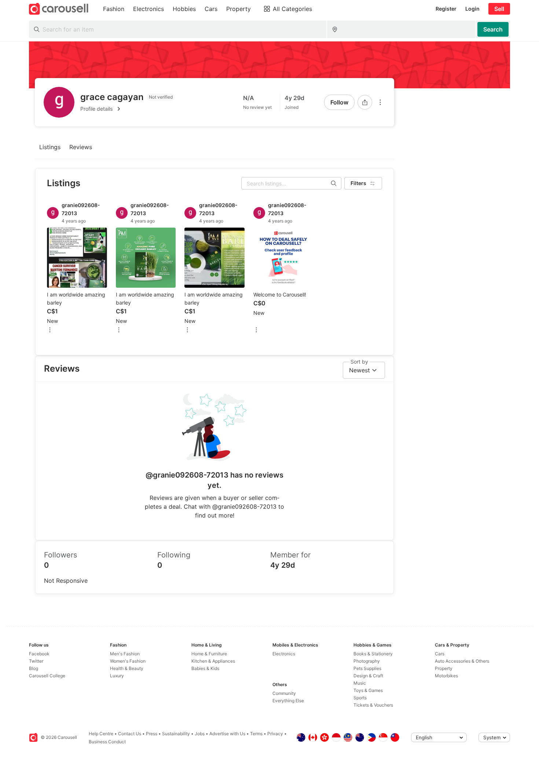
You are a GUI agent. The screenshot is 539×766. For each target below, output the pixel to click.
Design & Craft (368, 675)
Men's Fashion (125, 653)
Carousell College (47, 675)
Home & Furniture (209, 653)
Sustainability (176, 733)
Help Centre (101, 733)
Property (443, 668)
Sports (360, 697)
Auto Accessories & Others (462, 661)
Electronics (283, 653)
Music (359, 683)
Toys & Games (368, 690)
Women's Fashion (128, 661)
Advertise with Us (227, 733)
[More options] (380, 102)
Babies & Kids (205, 668)
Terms (256, 733)
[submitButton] (493, 29)
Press (151, 733)
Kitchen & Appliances (213, 661)
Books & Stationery (373, 653)
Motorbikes (446, 675)
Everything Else (288, 700)
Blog (33, 668)
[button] (127, 108)
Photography (366, 661)
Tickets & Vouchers (373, 705)
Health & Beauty (126, 668)
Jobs (200, 733)
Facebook (39, 653)
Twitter (36, 661)
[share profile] (365, 102)
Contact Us (129, 733)
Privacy (275, 733)
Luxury (117, 675)
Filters (358, 183)
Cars (439, 653)
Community (284, 693)
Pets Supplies (367, 668)
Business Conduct (107, 741)
